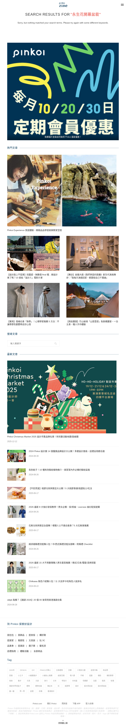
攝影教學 (110, 675)
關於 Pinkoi (52, 704)
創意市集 (94, 670)
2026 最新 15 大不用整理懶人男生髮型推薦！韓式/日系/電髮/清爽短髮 (62, 562)
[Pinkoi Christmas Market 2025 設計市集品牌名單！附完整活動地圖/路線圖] (61, 397)
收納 (11, 681)
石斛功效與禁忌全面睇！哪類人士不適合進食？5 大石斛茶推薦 (59, 525)
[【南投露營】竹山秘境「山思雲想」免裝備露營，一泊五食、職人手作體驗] (92, 300)
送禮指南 (11, 651)
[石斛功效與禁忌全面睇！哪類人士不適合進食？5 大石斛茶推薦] (16, 530)
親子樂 (32, 646)
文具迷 (32, 640)
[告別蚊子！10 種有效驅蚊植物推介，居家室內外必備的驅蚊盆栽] (16, 474)
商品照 (105, 670)
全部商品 (38, 651)
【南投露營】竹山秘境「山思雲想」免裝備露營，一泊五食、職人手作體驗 (92, 323)
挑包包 (10, 635)
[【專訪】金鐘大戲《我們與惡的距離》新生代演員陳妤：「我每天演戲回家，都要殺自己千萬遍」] (92, 253)
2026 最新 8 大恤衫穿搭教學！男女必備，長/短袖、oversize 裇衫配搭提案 (64, 507)
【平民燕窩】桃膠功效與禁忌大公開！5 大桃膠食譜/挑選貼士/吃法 (60, 488)
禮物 (28, 686)
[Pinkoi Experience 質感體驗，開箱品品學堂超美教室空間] (61, 190)
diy (33, 670)
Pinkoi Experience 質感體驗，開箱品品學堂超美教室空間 (34, 230)
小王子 (20, 675)
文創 (37, 681)
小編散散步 (32, 675)
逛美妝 (21, 646)
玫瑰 (112, 681)
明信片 (64, 681)
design (23, 670)
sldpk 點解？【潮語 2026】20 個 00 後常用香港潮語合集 (34, 600)
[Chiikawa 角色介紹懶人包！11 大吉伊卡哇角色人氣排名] (16, 586)
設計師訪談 (88, 686)
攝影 (99, 675)
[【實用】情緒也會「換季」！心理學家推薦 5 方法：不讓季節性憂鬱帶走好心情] (33, 300)
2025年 (12, 670)
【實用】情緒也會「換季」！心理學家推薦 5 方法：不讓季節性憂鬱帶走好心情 (33, 323)
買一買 (22, 691)
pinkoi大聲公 (45, 670)
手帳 (82, 675)
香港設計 (51, 691)
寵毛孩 (42, 646)
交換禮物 (59, 670)
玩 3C (42, 640)
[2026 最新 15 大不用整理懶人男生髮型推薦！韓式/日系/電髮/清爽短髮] (16, 567)
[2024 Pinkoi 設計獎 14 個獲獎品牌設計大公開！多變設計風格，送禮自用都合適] (16, 456)
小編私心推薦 (47, 675)
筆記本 (49, 686)
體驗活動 (24, 651)
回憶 (11, 675)
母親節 (85, 681)
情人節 (72, 675)
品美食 (10, 646)
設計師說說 (102, 686)
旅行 (46, 681)
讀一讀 (11, 691)
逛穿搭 (32, 635)
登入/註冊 (89, 704)
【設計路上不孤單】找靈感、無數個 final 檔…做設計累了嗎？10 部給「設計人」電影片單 (32, 276)
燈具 (103, 681)
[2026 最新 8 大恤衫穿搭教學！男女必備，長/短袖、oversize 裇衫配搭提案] (16, 512)
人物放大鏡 (81, 670)
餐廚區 (21, 640)
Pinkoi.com (37, 704)
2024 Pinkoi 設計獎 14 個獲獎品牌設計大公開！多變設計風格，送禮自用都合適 (67, 451)
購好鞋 (42, 635)
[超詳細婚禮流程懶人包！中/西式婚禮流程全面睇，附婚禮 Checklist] (16, 549)
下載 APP (76, 704)
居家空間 (61, 675)
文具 (28, 681)
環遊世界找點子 (15, 686)
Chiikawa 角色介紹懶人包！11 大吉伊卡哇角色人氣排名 (55, 581)
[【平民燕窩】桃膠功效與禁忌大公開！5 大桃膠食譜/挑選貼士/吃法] (16, 493)
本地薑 (74, 681)
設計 (77, 686)
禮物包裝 (38, 686)
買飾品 (21, 635)
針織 (40, 691)
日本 (54, 681)
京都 (70, 670)
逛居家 (10, 640)
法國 (94, 681)
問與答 (64, 704)
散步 (19, 681)
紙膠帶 (67, 686)
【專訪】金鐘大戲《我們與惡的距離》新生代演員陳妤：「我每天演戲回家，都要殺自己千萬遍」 (91, 276)
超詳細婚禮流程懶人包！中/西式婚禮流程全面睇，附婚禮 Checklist (61, 544)
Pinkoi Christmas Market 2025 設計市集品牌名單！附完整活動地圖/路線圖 (43, 436)
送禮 (31, 691)
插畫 (91, 675)
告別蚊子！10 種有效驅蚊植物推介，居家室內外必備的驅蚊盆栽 (59, 470)
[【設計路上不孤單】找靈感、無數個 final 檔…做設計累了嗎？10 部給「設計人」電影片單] (33, 253)
